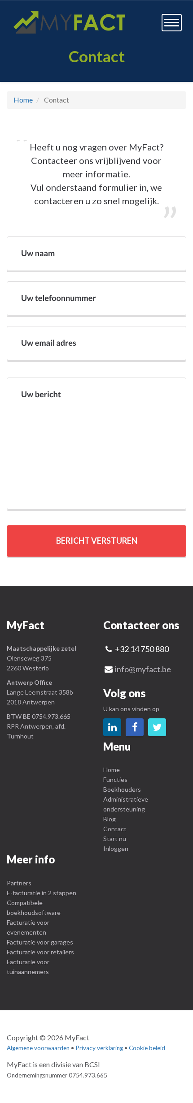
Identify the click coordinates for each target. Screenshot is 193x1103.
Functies (115, 779)
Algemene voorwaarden (38, 1047)
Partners (19, 883)
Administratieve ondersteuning (125, 804)
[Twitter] (157, 727)
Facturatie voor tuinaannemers (28, 966)
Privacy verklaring (99, 1047)
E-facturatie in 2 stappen (41, 893)
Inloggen (115, 848)
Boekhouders (122, 789)
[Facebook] (135, 727)
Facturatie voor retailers (40, 952)
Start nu (114, 838)
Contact (115, 829)
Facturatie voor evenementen (28, 927)
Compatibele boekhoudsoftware (34, 907)
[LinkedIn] (112, 727)
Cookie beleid (147, 1047)
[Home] (69, 22)
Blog (109, 819)
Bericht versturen (96, 540)
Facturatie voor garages (40, 942)
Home (23, 99)
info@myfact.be (143, 669)
